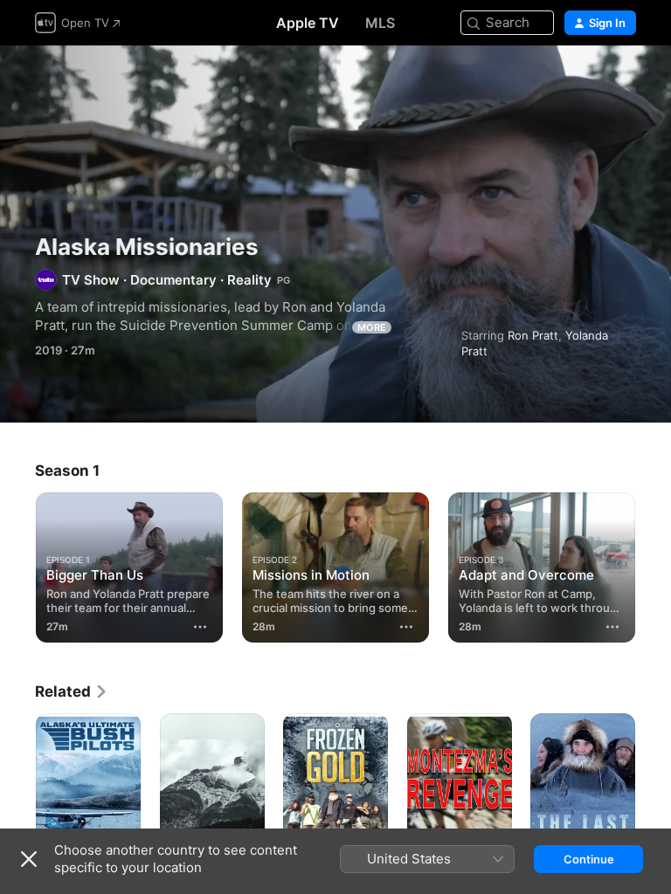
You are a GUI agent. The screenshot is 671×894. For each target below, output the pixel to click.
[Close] (29, 859)
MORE (371, 327)
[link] (71, 691)
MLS (380, 22)
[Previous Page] (17, 564)
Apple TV (307, 22)
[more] (200, 627)
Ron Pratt (533, 335)
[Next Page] (653, 564)
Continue (589, 859)
